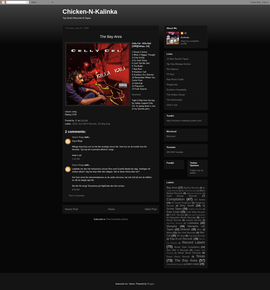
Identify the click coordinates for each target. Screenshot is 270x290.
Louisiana (193, 222)
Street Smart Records (189, 253)
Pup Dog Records (197, 236)
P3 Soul (170, 74)
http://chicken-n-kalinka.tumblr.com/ (184, 120)
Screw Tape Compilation (187, 247)
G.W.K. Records (177, 215)
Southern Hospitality (176, 89)
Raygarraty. (172, 84)
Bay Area (172, 187)
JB (185, 33)
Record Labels (193, 242)
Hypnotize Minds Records (183, 217)
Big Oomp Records (189, 191)
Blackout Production (194, 193)
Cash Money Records (182, 196)
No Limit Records (186, 232)
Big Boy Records (191, 188)
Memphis (172, 226)
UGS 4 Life (172, 105)
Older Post (151, 209)
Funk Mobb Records (195, 212)
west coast (192, 263)
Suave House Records (178, 257)
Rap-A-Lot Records (181, 238)
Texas (200, 256)
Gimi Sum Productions (196, 215)
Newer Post (71, 209)
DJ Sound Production (181, 203)
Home (111, 209)
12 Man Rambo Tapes (177, 59)
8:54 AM (76, 189)
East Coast (173, 211)
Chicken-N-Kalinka (89, 11)
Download (136, 94)
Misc (199, 230)
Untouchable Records (175, 264)
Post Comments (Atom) (117, 219)
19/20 (74, 124)
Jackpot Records (194, 220)
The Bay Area (104, 124)
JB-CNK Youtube (175, 152)
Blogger (150, 284)
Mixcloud (171, 136)
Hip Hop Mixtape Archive (179, 64)
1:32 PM (76, 159)
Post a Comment (76, 195)
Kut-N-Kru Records (174, 223)
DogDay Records (195, 209)
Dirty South (187, 205)
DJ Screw (200, 199)
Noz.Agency (172, 69)
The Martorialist (174, 100)
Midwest (185, 229)
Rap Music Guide (175, 79)
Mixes (169, 232)
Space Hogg (78, 137)
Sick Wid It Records (87, 124)
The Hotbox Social (176, 94)
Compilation (176, 199)
